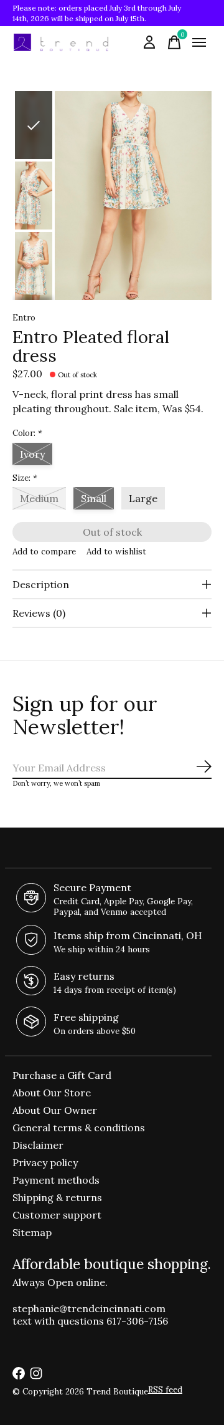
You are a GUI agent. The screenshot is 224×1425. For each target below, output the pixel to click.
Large (143, 498)
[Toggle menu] (199, 42)
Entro (23, 317)
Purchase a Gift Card (61, 1075)
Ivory (32, 454)
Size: (24, 478)
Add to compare (44, 551)
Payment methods (56, 1180)
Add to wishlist (116, 551)
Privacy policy (45, 1162)
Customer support (56, 1215)
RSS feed (165, 1389)
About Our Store (51, 1092)
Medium (39, 498)
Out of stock (112, 532)
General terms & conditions (78, 1127)
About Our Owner (54, 1110)
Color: (27, 433)
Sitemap (32, 1232)
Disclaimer (37, 1145)
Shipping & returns (57, 1197)
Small (93, 498)
